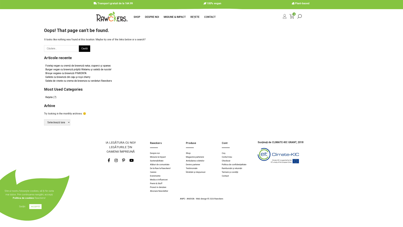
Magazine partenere (195, 157)
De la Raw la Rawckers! (160, 168)
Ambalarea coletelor (195, 161)
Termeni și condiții (230, 172)
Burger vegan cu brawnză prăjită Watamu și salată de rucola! (78, 69)
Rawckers (218, 199)
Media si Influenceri (159, 179)
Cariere (153, 172)
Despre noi (152, 16)
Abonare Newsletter (159, 191)
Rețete (194, 16)
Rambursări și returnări (232, 168)
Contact (210, 16)
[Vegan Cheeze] (112, 20)
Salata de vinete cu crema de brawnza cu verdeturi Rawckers (78, 80)
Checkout (226, 161)
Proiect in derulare (158, 187)
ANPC (182, 199)
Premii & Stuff (156, 183)
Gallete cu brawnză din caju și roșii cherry (67, 77)
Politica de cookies (23, 198)
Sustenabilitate (156, 161)
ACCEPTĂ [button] (35, 206)
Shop (137, 16)
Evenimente (155, 176)
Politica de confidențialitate (234, 164)
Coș (223, 153)
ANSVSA (190, 199)
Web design (201, 199)
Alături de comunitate (159, 164)
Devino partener (193, 164)
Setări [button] (22, 206)
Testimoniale (191, 168)
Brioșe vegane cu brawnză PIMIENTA (65, 73)
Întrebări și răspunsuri (195, 172)
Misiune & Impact (175, 16)
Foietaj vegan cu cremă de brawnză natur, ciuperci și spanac (78, 65)
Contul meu (227, 157)
